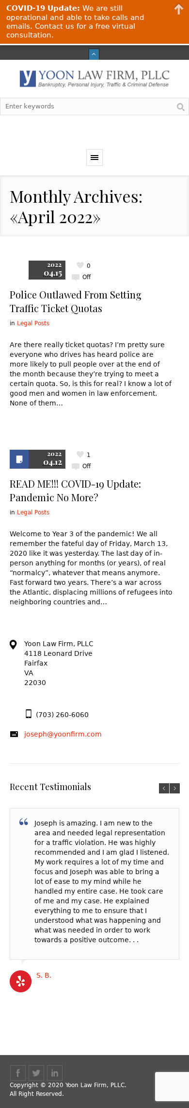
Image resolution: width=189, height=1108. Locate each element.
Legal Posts (33, 323)
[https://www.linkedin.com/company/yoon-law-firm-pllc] (55, 1073)
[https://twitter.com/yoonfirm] (36, 1073)
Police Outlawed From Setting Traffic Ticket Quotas (76, 301)
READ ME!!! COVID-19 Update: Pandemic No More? (75, 490)
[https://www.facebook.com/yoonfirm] (18, 1073)
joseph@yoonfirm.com (63, 734)
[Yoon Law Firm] (94, 79)
